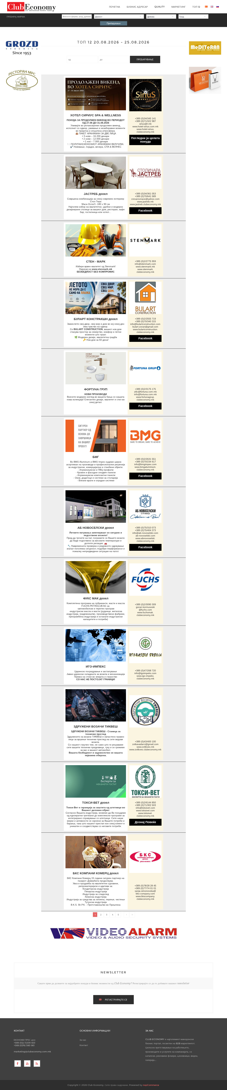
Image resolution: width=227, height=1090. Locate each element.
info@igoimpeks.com (145, 673)
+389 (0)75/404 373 (145, 530)
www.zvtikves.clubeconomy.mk (145, 749)
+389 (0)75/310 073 (145, 527)
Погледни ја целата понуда (145, 139)
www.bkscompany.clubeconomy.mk (145, 897)
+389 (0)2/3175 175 (145, 389)
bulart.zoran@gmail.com (145, 326)
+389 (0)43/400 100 (145, 741)
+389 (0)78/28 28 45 (145, 885)
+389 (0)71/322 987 (145, 121)
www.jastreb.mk (145, 201)
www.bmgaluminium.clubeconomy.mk (145, 468)
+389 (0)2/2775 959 (145, 261)
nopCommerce (151, 1085)
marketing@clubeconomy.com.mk (32, 1051)
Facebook (145, 210)
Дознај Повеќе (145, 822)
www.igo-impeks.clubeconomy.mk (145, 677)
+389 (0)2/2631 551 (145, 459)
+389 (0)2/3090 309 (145, 604)
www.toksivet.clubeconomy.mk (145, 814)
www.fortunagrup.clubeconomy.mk (145, 398)
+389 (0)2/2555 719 (145, 318)
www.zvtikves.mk (145, 746)
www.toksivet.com (145, 810)
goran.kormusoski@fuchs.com (145, 608)
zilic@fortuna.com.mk (145, 391)
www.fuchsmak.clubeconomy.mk (145, 613)
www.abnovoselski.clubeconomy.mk (145, 539)
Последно (132, 914)
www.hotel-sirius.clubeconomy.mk (145, 130)
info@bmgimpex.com (145, 464)
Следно (126, 914)
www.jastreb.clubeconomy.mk (145, 204)
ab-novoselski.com (145, 535)
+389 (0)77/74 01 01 (145, 888)
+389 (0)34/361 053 (145, 193)
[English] (212, 6)
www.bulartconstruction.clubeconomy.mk (145, 330)
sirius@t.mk (145, 123)
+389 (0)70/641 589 (145, 196)
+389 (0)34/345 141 (145, 118)
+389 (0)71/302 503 (145, 805)
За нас (83, 1040)
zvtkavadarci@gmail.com (145, 744)
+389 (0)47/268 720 (145, 670)
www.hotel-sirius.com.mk (145, 126)
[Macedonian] (206, 6)
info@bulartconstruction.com (145, 324)
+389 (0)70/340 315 (145, 321)
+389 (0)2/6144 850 (145, 802)
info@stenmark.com (145, 264)
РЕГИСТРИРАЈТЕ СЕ (116, 999)
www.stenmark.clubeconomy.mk (145, 270)
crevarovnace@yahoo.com (145, 199)
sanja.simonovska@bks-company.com (145, 892)
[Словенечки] (217, 6)
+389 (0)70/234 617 (145, 461)
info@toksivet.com (145, 807)
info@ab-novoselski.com (145, 533)
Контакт (84, 1045)
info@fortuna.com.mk (145, 394)
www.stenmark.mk (102, 269)
